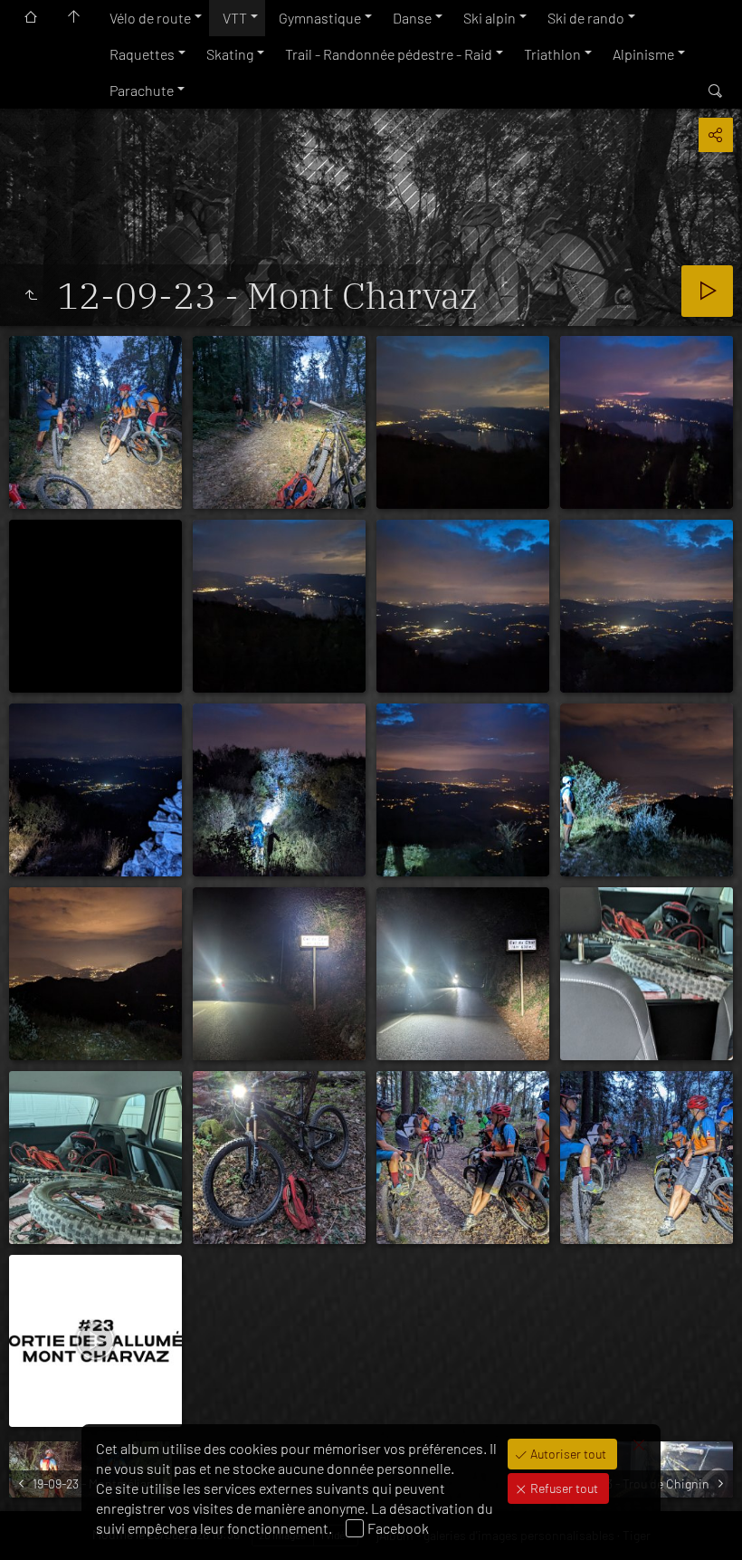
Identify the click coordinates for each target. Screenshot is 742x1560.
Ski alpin (489, 17)
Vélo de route (150, 17)
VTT (235, 17)
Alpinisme (643, 53)
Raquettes (142, 53)
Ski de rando (585, 17)
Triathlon (552, 53)
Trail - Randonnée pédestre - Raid (388, 53)
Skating (229, 53)
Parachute (141, 90)
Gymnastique (320, 17)
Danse (412, 17)
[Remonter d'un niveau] (31, 295)
